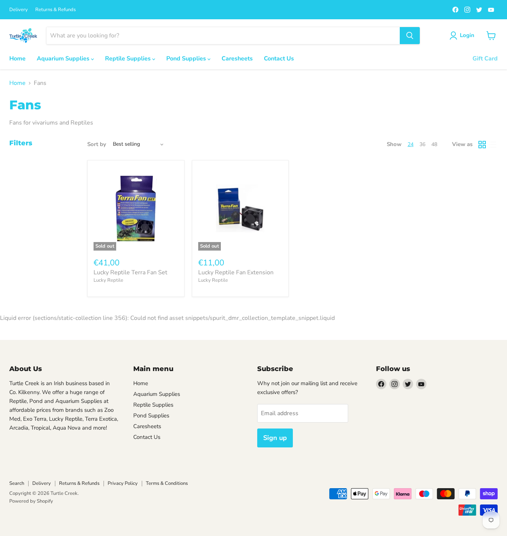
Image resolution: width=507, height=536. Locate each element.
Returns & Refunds (55, 10)
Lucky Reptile (108, 280)
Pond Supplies (186, 58)
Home (17, 58)
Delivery (18, 10)
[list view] (492, 144)
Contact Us (279, 58)
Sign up (275, 437)
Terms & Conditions (167, 483)
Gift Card (485, 58)
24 (410, 144)
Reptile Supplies (128, 58)
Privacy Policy (123, 483)
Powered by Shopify (31, 501)
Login (467, 35)
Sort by (96, 144)
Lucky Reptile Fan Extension (236, 272)
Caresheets (237, 58)
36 (422, 144)
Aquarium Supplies (64, 58)
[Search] (410, 35)
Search (16, 483)
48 (434, 144)
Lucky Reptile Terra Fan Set (130, 272)
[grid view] (482, 144)
